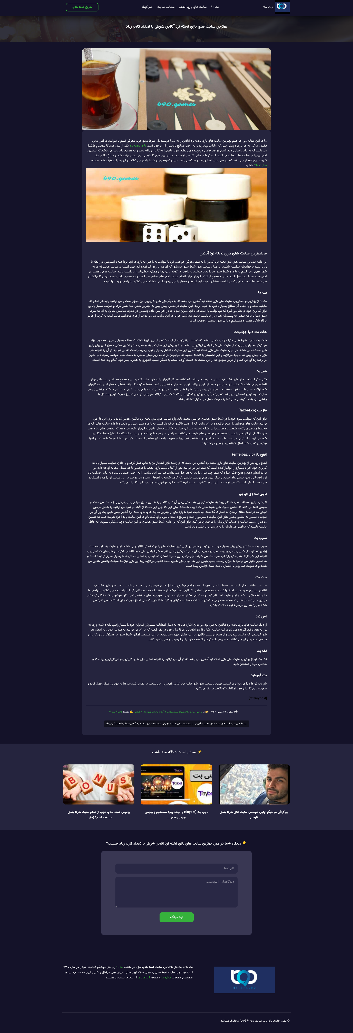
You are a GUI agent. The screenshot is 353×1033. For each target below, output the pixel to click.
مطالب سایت (166, 7)
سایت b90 (260, 165)
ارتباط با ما (143, 977)
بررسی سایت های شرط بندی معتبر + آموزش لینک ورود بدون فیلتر (168, 712)
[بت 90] (282, 7)
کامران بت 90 (115, 712)
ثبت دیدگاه (176, 917)
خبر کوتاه (147, 7)
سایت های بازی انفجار (193, 7)
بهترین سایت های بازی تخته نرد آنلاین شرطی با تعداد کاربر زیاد (176, 26)
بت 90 (268, 7)
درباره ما (166, 977)
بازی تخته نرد (138, 145)
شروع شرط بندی (82, 7)
